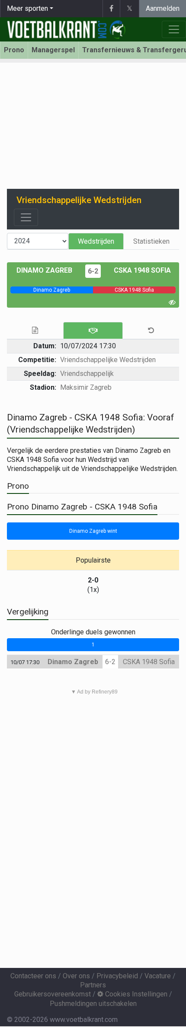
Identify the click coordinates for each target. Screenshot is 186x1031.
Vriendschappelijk (87, 373)
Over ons (76, 976)
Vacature (157, 976)
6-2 (93, 271)
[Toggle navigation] (26, 217)
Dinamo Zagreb (44, 270)
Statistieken (151, 241)
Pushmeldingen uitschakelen (93, 1003)
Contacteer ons (33, 976)
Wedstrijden (96, 241)
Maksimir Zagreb (86, 387)
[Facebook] (111, 8)
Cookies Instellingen (135, 994)
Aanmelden (163, 8)
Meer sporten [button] (27, 8)
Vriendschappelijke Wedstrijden (108, 360)
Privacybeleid (117, 976)
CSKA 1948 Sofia (142, 270)
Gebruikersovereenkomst (52, 994)
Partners (93, 985)
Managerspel (53, 50)
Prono (14, 50)
